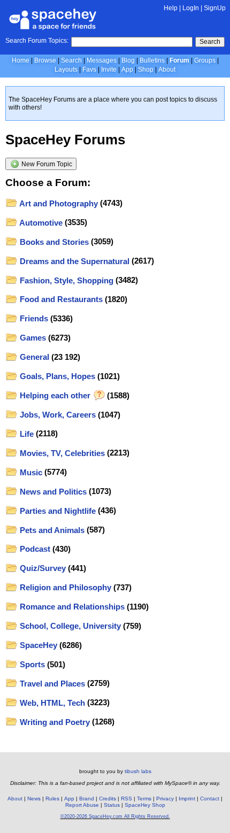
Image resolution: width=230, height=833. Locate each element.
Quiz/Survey (42, 568)
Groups (205, 60)
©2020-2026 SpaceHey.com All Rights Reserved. (115, 816)
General (33, 356)
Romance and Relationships (71, 606)
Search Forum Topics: (36, 40)
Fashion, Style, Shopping (65, 280)
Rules (52, 798)
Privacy (165, 798)
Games (32, 337)
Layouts (66, 69)
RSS (126, 798)
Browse (45, 60)
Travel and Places (51, 683)
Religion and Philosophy (64, 587)
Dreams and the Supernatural (73, 261)
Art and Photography (58, 203)
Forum (179, 60)
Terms (144, 798)
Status (112, 805)
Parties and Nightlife (57, 510)
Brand (86, 798)
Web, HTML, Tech (51, 702)
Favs (89, 69)
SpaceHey (37, 645)
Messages (102, 60)
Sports (31, 664)
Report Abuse (82, 805)
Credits (107, 798)
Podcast (34, 548)
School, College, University (69, 625)
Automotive (40, 222)
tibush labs (138, 771)
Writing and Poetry (54, 722)
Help (171, 8)
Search (210, 41)
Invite (109, 69)
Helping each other (55, 395)
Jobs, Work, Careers (57, 414)
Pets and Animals (51, 530)
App (127, 69)
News (34, 798)
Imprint (187, 798)
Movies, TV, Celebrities (61, 453)
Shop (146, 69)
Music (30, 472)
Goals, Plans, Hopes (56, 376)
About (166, 69)
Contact (209, 798)
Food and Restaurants (60, 299)
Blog (128, 60)
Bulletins (152, 60)
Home (20, 60)
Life (26, 433)
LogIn (190, 8)
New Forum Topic (46, 164)
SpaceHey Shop (145, 805)
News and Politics (52, 491)
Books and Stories (53, 241)
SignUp (215, 8)
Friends (33, 318)
